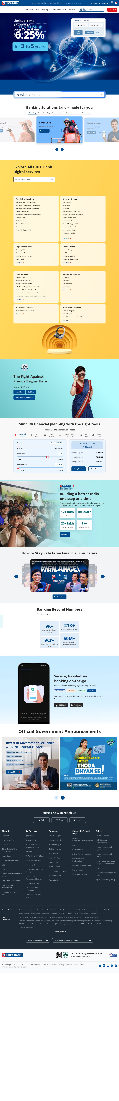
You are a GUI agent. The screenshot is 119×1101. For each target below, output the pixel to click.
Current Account (24, 913)
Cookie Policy (35, 965)
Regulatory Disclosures (11, 881)
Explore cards (44, 131)
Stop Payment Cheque (69, 230)
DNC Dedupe (101, 868)
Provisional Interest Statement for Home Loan (30, 293)
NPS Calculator (100, 924)
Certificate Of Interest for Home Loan (27, 290)
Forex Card (62, 913)
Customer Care (78, 849)
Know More (19, 392)
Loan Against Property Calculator (61, 920)
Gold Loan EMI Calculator (27, 920)
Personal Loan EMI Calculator (38, 917)
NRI (38, 3)
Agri (55, 3)
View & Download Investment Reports (74, 317)
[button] (91, 10)
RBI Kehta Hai (30, 865)
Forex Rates (53, 862)
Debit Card (54, 913)
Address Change (20, 217)
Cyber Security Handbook (24, 397)
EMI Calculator (23, 917)
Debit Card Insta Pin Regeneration (26, 202)
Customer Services (56, 840)
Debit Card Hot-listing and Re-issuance (27, 208)
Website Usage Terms (10, 967)
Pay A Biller (66, 277)
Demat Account (35, 913)
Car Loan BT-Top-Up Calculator (84, 924)
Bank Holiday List (55, 844)
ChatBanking (81, 690)
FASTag (76, 913)
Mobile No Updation (69, 256)
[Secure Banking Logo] (113, 955)
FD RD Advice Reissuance (23, 253)
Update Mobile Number (23, 224)
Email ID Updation (68, 253)
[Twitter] (112, 965)
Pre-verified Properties (84, 910)
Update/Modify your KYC (23, 230)
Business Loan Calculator (91, 917)
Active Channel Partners (81, 854)
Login (111, 10)
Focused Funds (67, 314)
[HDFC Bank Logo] (11, 3)
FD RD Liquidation (21, 250)
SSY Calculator (106, 920)
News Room (6, 856)
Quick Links (29, 836)
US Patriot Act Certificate (34, 856)
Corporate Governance (11, 860)
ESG (3, 865)
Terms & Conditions (49, 965)
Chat (61, 820)
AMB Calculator (78, 920)
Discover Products (31, 10)
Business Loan (41, 910)
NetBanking (71, 690)
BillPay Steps (66, 287)
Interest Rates (54, 858)
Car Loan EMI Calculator (56, 917)
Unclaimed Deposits (69, 233)
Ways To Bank (54, 867)
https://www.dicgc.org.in (80, 956)
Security (28, 851)
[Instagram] (104, 965)
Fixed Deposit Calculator (47, 924)
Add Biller (66, 280)
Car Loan (32, 910)
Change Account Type (69, 217)
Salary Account (108, 910)
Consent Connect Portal (75, 965)
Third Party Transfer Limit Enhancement (28, 205)
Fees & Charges (55, 836)
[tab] (32, 113)
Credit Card (45, 913)
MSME (60, 3)
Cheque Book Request (22, 211)
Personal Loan (23, 910)
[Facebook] (100, 965)
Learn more (102, 132)
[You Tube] (108, 965)
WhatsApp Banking (79, 874)
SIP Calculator (34, 924)
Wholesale (49, 3)
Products (78, 20)
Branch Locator (78, 870)
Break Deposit (20, 259)
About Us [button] (94, 3)
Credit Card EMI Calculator (92, 920)
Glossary (24, 967)
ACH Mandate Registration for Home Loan (28, 287)
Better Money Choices (59, 10)
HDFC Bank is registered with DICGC (87, 953)
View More (66, 238)
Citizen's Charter (102, 836)
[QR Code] (59, 955)
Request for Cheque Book (70, 227)
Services (86, 20)
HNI (42, 3)
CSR (3, 869)
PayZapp (69, 913)
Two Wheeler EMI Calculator (73, 917)
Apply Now (78, 469)
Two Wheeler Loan (52, 910)
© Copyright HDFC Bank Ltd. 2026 (15, 965)
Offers (71, 10)
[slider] (18, 446)
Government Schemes (72, 3)
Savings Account (97, 910)
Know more (9, 131)
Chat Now (31, 392)
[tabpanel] (59, 133)
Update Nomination (22, 227)
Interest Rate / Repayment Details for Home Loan (31, 296)
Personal (33, 3)
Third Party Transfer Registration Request (28, 214)
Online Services (55, 849)
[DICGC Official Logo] (65, 955)
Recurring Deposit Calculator (65, 924)
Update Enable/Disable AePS (71, 211)
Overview (5, 836)
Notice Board (54, 853)
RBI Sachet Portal (32, 883)
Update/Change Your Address (25, 311)
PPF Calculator (23, 924)
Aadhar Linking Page (69, 311)
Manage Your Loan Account (24, 283)
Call (42, 820)
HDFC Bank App (59, 690)
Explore (64, 535)
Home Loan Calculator (43, 920)
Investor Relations (9, 840)
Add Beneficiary (67, 283)
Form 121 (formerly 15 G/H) (24, 256)
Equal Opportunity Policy (105, 879)
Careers (5, 844)
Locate (79, 820)
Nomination (66, 205)
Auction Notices (55, 875)
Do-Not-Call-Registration (81, 865)
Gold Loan (63, 910)
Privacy (61, 965)
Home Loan (71, 910)
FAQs (74, 845)
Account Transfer (68, 221)
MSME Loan (93, 913)
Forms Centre (54, 880)
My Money (66, 208)
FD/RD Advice (20, 221)
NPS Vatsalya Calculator (26, 927)
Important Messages (33, 860)
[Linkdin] (116, 965)
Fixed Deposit (84, 913)
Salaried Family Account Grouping (73, 214)
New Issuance (30, 840)
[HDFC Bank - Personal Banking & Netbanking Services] (12, 955)
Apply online (91, 132)
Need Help (44, 10)
